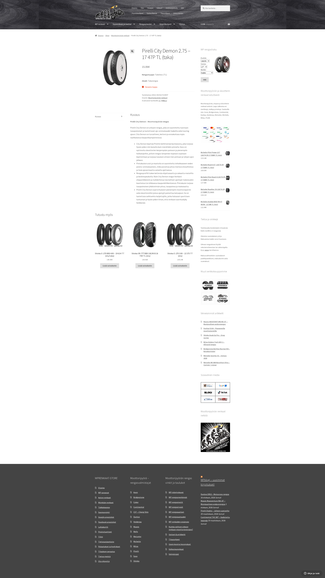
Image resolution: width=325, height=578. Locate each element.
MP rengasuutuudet (177, 517)
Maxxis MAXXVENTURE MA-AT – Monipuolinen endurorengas (216, 323)
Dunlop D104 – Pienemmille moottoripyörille (214, 329)
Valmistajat (174, 554)
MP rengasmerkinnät (178, 497)
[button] (132, 51)
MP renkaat (100, 24)
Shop (107, 35)
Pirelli (136, 551)
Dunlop (136, 517)
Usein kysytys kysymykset (180, 544)
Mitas (135, 546)
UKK (182, 8)
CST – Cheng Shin (140, 512)
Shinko (136, 561)
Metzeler (137, 536)
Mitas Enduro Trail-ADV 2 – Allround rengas (214, 343)
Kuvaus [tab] (98, 116)
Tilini (142, 8)
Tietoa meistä (152, 13)
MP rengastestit (176, 502)
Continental (138, 507)
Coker (136, 502)
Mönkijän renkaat (105, 502)
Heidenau (137, 522)
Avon (135, 492)
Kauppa (150, 8)
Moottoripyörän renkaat (120, 35)
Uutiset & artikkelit (177, 534)
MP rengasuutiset (176, 512)
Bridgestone (138, 497)
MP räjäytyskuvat (176, 492)
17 (159, 100)
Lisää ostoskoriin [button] (110, 266)
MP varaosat (103, 492)
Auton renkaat (104, 497)
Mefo (135, 531)
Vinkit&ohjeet (165, 24)
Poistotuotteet (137, 13)
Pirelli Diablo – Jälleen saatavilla (215, 510)
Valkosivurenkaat (176, 549)
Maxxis (136, 526)
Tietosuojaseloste (106, 541)
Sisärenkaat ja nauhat (122, 24)
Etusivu (134, 8)
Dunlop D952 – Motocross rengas (215, 494)
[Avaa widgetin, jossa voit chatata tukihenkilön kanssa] (311, 573)
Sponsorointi (104, 512)
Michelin (137, 541)
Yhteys (182, 24)
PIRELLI (164, 100)
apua (207, 250)
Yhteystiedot (178, 13)
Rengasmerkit (145, 24)
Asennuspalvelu (172, 8)
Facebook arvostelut (107, 522)
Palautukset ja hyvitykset (109, 546)
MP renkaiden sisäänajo (179, 522)
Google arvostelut (106, 517)
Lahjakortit (103, 527)
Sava (135, 556)
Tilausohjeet (165, 13)
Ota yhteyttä (104, 561)
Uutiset (159, 8)
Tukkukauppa (104, 507)
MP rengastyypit (176, 507)
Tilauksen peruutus (106, 551)
